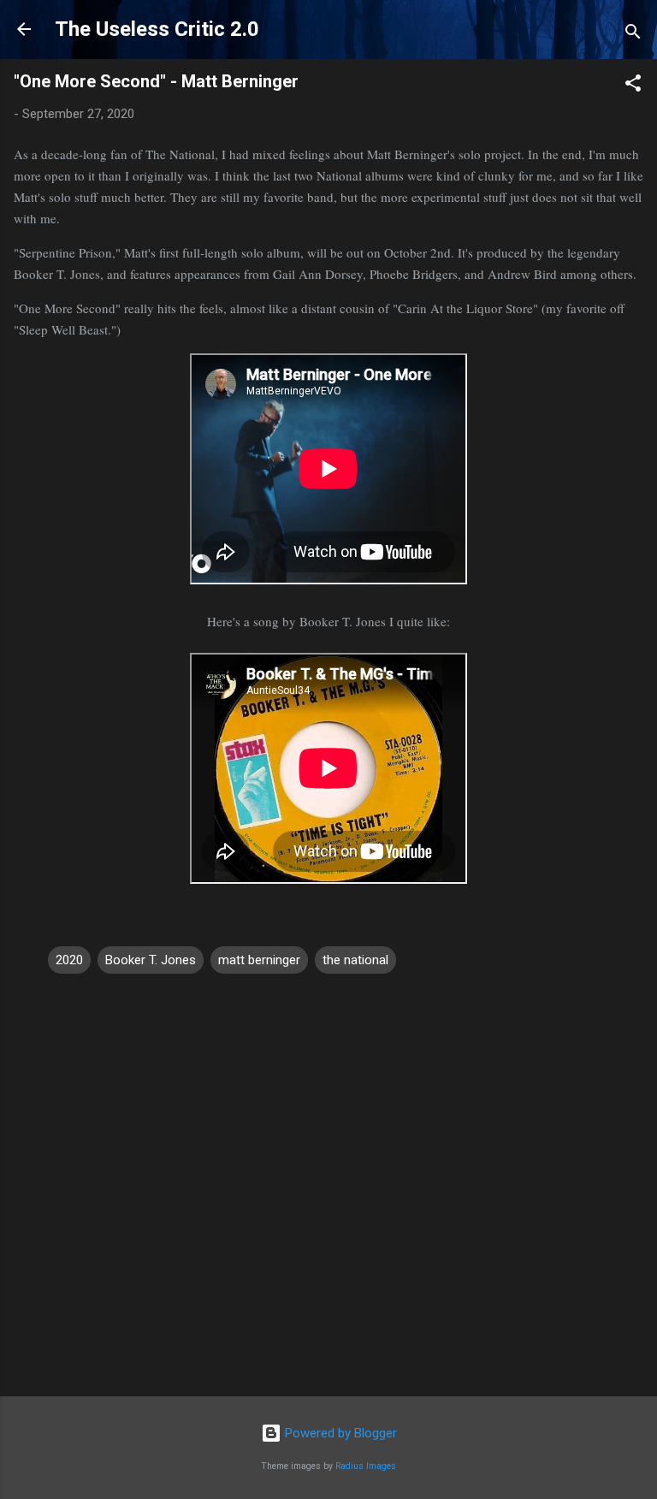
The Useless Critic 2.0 (157, 29)
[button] (633, 86)
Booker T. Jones (150, 960)
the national (355, 960)
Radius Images (365, 1466)
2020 (69, 960)
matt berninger (259, 960)
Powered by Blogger (339, 1433)
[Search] (633, 35)
